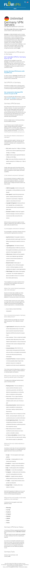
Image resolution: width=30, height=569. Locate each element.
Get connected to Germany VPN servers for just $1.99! (13, 92)
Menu (15, 8)
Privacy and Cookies (23, 567)
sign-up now (21, 132)
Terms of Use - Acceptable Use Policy (10, 567)
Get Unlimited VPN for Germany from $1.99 (15, 57)
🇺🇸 (27, 2)
